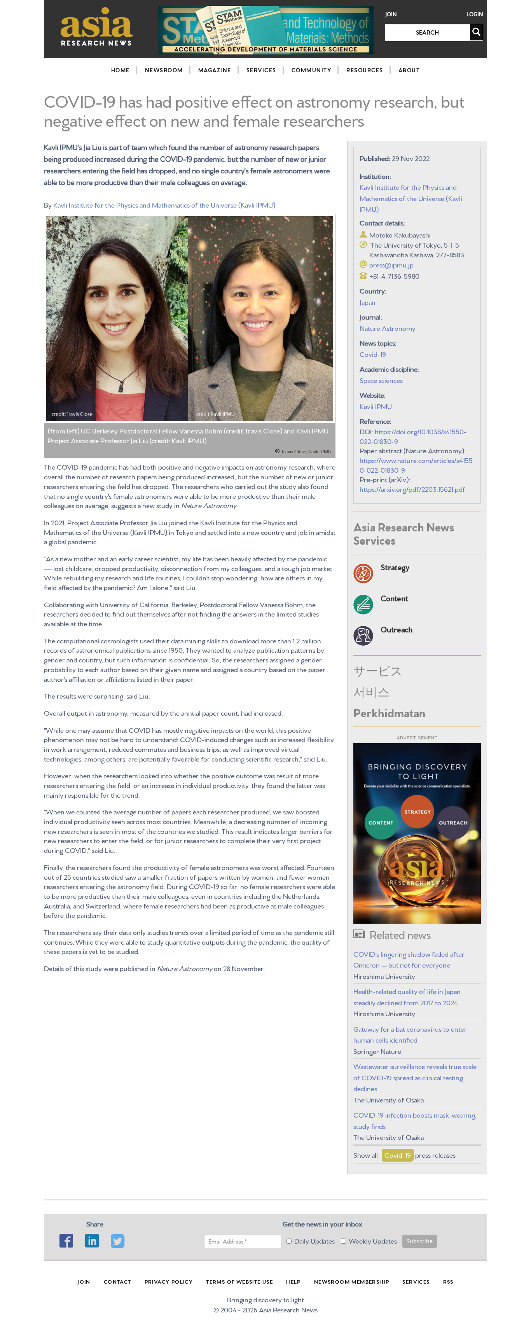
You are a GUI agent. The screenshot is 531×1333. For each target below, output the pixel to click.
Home (120, 69)
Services (261, 69)
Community (312, 69)
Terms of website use (239, 1281)
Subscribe (420, 1241)
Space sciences (381, 379)
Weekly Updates (373, 1240)
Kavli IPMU (376, 405)
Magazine (214, 69)
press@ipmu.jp (391, 264)
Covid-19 (373, 353)
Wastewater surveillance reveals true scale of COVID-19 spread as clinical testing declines (415, 1076)
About (409, 69)
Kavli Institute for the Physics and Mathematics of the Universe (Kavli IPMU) (164, 204)
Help (293, 1281)
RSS (448, 1281)
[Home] (97, 26)
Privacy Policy (169, 1281)
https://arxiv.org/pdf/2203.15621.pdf (412, 488)
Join (391, 14)
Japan (368, 301)
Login (474, 14)
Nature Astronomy (388, 327)
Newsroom (164, 69)
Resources (364, 69)
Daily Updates (314, 1240)
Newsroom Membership (352, 1281)
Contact (117, 1281)
